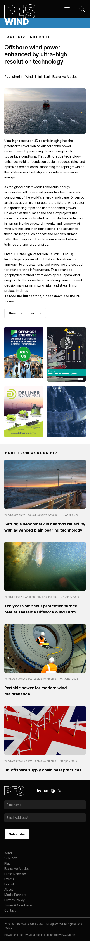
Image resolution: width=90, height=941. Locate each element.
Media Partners (15, 895)
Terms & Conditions (18, 905)
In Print (9, 884)
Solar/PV (10, 858)
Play (7, 863)
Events (9, 879)
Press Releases (15, 874)
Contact (10, 910)
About (8, 889)
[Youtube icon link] (46, 790)
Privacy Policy (14, 900)
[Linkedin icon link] (39, 791)
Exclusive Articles (16, 868)
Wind (8, 853)
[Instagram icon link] (53, 791)
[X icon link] (60, 791)
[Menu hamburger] (67, 9)
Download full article (25, 313)
